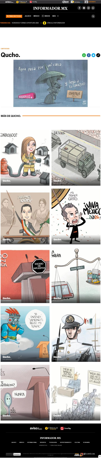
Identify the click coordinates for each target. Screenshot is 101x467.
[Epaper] (76, 1)
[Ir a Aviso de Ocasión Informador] (9, 1)
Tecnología (53, 442)
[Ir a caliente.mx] (65, 1)
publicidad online (56, 445)
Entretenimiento (65, 442)
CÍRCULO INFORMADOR (56, 23)
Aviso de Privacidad (39, 457)
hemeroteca (43, 445)
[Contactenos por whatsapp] (93, 8)
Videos (47, 16)
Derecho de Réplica (49, 457)
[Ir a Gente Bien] (32, 1)
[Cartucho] (25, 131)
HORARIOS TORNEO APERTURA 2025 (25, 23)
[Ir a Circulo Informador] (20, 1)
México (36, 16)
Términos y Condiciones (61, 457)
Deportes (43, 442)
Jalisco (28, 16)
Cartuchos (5, 48)
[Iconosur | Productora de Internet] (9, 453)
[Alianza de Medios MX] (78, 453)
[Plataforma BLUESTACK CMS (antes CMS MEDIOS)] (17, 453)
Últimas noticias (14, 16)
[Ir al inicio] (29, 8)
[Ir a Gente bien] (66, 426)
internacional (32, 442)
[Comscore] (89, 453)
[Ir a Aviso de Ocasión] (36, 426)
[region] (50, 462)
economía (86, 442)
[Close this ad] (99, 456)
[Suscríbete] (89, 1)
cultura (77, 442)
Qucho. (7, 181)
